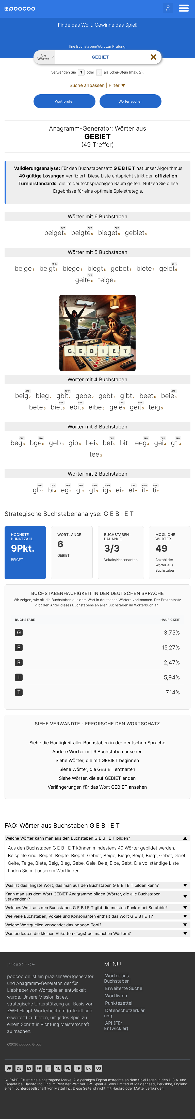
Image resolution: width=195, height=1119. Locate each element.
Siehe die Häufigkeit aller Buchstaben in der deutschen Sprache (97, 742)
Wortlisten (116, 995)
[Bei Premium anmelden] (168, 8)
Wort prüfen (64, 101)
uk (88, 1068)
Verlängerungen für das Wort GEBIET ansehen (97, 787)
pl (68, 1068)
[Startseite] (20, 9)
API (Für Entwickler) (116, 1025)
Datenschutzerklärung (124, 1013)
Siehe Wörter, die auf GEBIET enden (97, 778)
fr (39, 1068)
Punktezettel (118, 1003)
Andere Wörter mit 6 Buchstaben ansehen (97, 751)
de (19, 1068)
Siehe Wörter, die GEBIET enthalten (97, 769)
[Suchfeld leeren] (153, 57)
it (48, 1068)
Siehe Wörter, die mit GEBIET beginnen (97, 760)
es (29, 1068)
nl (58, 1068)
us (98, 1068)
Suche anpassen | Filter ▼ (97, 85)
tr (78, 1068)
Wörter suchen (130, 101)
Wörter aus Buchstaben (117, 978)
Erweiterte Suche (123, 988)
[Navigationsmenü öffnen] (182, 8)
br (9, 1068)
